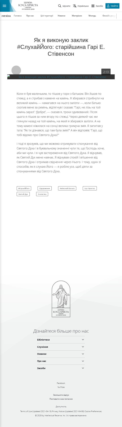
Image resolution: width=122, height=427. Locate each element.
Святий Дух (23, 194)
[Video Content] (61, 76)
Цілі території (47, 15)
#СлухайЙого (24, 188)
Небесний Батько (67, 188)
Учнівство (42, 194)
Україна (6, 16)
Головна (18, 15)
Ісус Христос (90, 188)
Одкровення (44, 188)
